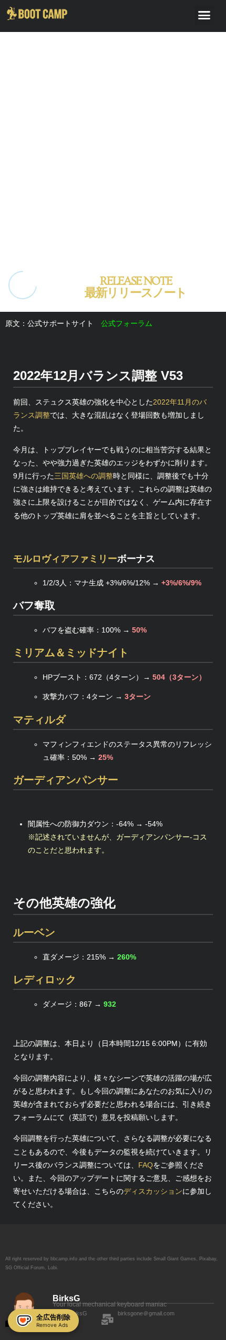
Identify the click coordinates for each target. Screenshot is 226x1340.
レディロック (44, 979)
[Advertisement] (113, 144)
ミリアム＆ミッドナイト (71, 652)
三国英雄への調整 (83, 476)
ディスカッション (153, 1191)
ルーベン (34, 932)
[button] (204, 15)
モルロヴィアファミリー (65, 558)
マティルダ (39, 719)
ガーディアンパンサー (65, 780)
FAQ (145, 1165)
